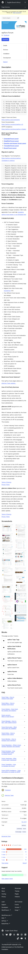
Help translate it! (17, 12)
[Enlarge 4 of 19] (11, 559)
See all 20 (24, 821)
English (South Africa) (11, 930)
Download (5, 39)
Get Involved (18, 902)
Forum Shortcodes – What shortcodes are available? (9, 727)
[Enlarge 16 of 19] (24, 586)
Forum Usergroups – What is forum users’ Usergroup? (9, 759)
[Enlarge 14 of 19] (24, 569)
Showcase (18, 888)
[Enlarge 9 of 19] (11, 620)
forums (24, 831)
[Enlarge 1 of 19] (11, 526)
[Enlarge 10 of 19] (24, 526)
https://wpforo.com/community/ (11, 120)
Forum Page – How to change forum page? (8, 697)
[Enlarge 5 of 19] (11, 569)
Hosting (4, 894)
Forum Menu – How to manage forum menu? (8, 703)
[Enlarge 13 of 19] (24, 562)
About (3, 888)
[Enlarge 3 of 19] (11, 546)
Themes (17, 891)
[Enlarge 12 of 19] (24, 552)
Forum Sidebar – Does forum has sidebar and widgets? (10, 709)
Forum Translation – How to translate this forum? (9, 765)
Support (5, 62)
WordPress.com (7, 915)
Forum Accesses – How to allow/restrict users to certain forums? (8, 752)
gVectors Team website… (9, 383)
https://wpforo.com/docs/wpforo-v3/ (12, 124)
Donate (18, 907)
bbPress (24, 825)
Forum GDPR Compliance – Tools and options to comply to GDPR (11, 771)
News (3, 891)
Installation (6, 53)
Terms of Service (6, 482)
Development (7, 58)
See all (24, 863)
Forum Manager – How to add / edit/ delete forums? (9, 721)
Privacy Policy (6, 484)
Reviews (5, 49)
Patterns (17, 896)
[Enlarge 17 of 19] (24, 595)
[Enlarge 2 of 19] (11, 535)
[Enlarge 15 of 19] (24, 577)
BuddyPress (6, 923)
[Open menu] (25, 2)
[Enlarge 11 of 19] (24, 541)
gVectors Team (9, 795)
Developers (5, 907)
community (19, 828)
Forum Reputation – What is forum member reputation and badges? (11, 745)
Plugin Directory (6, 7)
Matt (4, 918)
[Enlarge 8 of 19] (11, 607)
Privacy (4, 896)
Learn (3, 902)
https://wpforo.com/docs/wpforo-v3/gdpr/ (14, 129)
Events (17, 904)
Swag (17, 910)
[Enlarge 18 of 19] (24, 606)
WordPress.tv (6, 910)
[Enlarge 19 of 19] (24, 617)
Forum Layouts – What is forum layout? (8, 715)
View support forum (7, 878)
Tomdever (6, 35)
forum (24, 828)
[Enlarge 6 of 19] (11, 586)
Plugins (17, 894)
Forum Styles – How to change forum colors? (8, 733)
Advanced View (6, 836)
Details (5, 45)
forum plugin (18, 831)
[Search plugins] (18, 18)
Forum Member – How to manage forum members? (9, 739)
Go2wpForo (7, 290)
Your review (5, 863)
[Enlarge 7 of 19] (11, 596)
